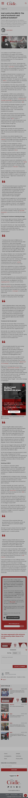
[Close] (23, 385)
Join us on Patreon (14, 411)
